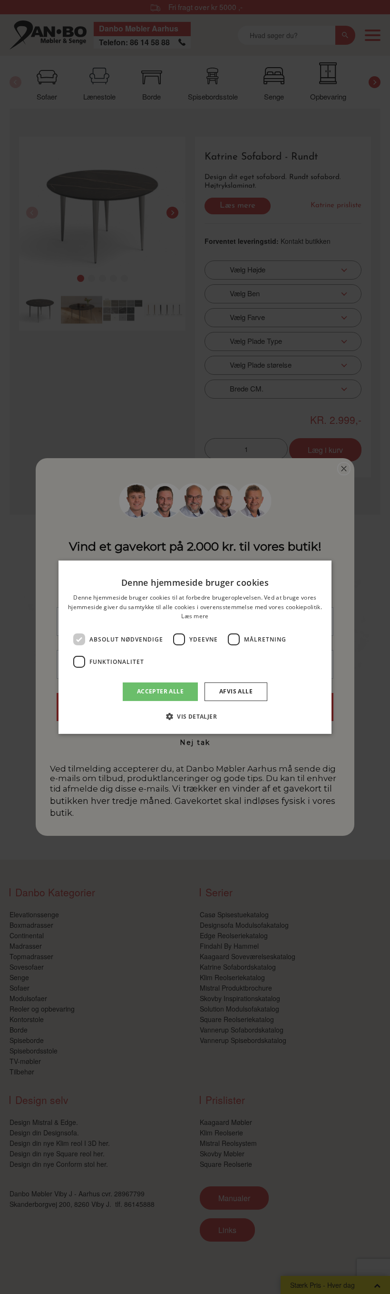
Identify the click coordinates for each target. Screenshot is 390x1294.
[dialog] (195, 646)
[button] (195, 716)
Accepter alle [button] (160, 691)
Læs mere (194, 616)
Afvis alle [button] (236, 691)
